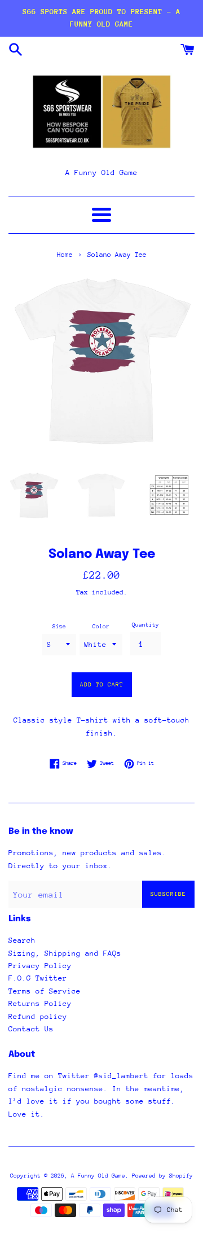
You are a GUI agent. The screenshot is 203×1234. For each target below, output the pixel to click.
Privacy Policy (40, 965)
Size (59, 626)
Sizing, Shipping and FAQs (64, 953)
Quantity (145, 625)
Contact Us (31, 1029)
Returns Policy (40, 1003)
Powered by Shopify (162, 1175)
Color (100, 626)
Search (22, 940)
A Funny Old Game (98, 1175)
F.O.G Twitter (37, 978)
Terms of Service (44, 991)
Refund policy (37, 1016)
